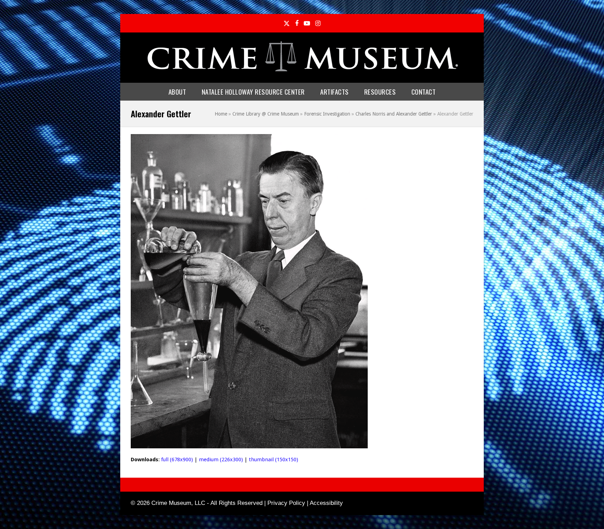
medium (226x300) (221, 459)
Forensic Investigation (327, 114)
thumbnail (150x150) (273, 459)
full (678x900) (177, 459)
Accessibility (326, 503)
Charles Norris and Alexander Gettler (393, 114)
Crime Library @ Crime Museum (265, 114)
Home (221, 114)
